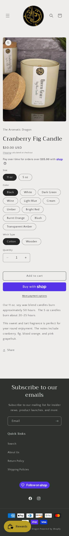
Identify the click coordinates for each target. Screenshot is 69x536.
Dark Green (49, 192)
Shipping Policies (18, 469)
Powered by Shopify (50, 529)
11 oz (10, 177)
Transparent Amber (19, 226)
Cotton (11, 241)
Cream (51, 200)
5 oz (25, 177)
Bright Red (32, 209)
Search (12, 443)
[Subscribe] (57, 421)
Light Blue (30, 200)
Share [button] (11, 350)
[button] (7, 15)
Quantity (8, 250)
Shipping (7, 153)
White (28, 192)
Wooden (31, 241)
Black (10, 192)
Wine (10, 200)
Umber (11, 209)
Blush (38, 218)
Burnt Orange (16, 218)
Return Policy (16, 461)
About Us (13, 452)
